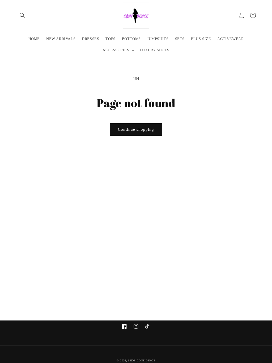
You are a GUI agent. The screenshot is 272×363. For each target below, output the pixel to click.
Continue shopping (136, 129)
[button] (22, 15)
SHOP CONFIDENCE (141, 360)
